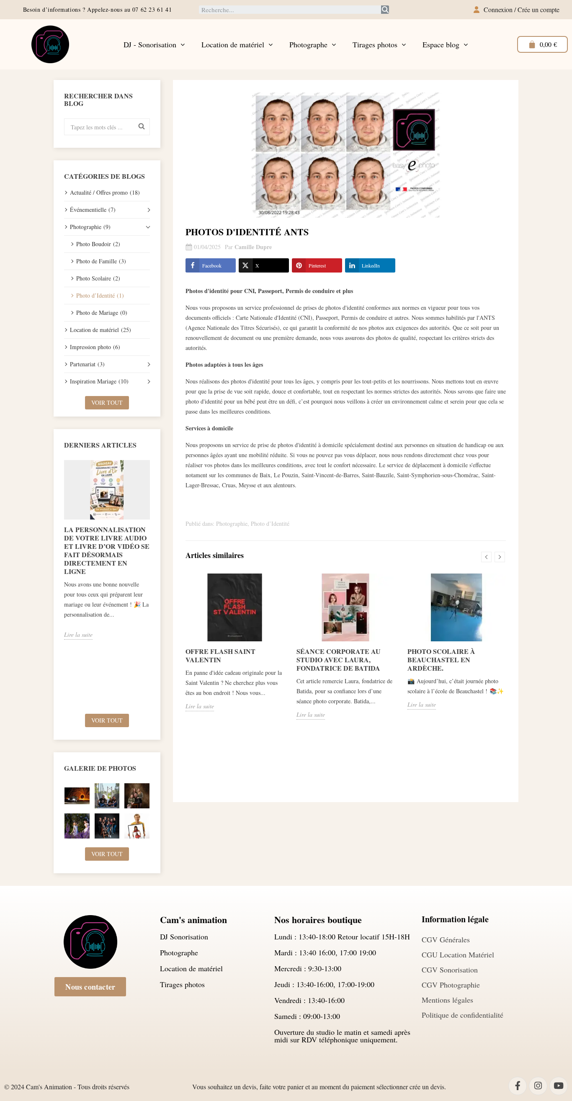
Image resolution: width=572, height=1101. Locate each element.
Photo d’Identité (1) (100, 295)
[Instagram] (538, 1086)
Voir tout (107, 402)
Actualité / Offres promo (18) (105, 192)
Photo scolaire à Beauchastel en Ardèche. (441, 659)
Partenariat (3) (87, 364)
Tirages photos (375, 44)
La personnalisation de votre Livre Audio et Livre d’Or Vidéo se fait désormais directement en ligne (106, 550)
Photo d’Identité (270, 523)
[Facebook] (517, 1086)
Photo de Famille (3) (101, 261)
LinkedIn (371, 265)
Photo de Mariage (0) (101, 312)
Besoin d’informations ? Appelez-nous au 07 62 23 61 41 (97, 9)
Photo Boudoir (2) (98, 244)
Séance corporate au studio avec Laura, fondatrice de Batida (338, 659)
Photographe (308, 44)
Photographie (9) (90, 227)
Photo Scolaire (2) (98, 278)
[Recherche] (385, 9)
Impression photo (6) (95, 347)
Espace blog (441, 44)
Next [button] (155, 584)
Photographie (231, 523)
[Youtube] (558, 1086)
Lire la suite (78, 634)
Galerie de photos (100, 768)
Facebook (212, 265)
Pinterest (317, 265)
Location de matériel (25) (100, 330)
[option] (107, 550)
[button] (90, 986)
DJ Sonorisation (184, 936)
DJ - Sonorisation (150, 44)
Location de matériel (232, 44)
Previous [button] (59, 584)
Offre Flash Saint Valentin (220, 655)
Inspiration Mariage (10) (99, 381)
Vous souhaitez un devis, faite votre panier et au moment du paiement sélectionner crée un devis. (319, 1086)
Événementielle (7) (93, 210)
